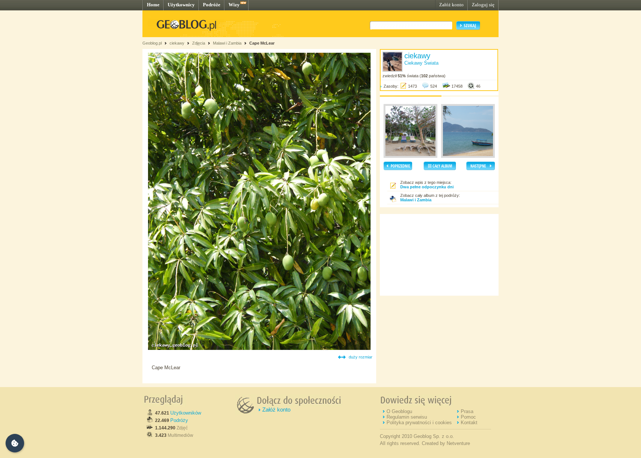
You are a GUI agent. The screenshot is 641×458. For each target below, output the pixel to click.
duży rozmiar (360, 357)
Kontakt (469, 422)
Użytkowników (185, 413)
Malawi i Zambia (227, 43)
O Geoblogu (399, 411)
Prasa (467, 411)
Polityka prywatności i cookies (419, 422)
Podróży (179, 420)
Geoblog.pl (152, 43)
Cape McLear (262, 43)
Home (153, 4)
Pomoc (468, 417)
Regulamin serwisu (407, 417)
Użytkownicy (181, 4)
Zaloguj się (483, 4)
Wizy (234, 4)
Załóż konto (451, 4)
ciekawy (177, 43)
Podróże (211, 4)
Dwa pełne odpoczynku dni (427, 187)
